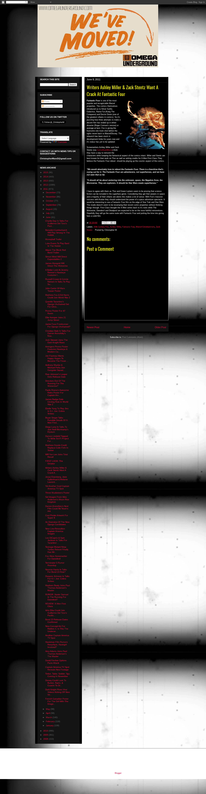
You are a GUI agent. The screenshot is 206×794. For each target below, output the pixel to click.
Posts (46, 101)
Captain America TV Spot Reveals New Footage (57, 668)
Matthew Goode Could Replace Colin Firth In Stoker (56, 447)
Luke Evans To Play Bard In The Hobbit (57, 244)
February (50, 721)
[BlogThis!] (106, 222)
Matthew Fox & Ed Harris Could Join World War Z (57, 296)
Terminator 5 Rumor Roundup (54, 564)
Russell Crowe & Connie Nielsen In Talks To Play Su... (57, 281)
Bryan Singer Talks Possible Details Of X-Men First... (56, 420)
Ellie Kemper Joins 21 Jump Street (55, 318)
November (51, 196)
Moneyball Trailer (53, 239)
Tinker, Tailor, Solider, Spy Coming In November (57, 674)
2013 (46, 180)
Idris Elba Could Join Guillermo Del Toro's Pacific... (56, 613)
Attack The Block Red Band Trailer (55, 251)
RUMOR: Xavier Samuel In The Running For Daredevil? (56, 597)
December (51, 192)
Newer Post (93, 327)
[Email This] (103, 222)
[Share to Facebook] (111, 222)
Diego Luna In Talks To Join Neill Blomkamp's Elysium (56, 429)
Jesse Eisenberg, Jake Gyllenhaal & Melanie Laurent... (56, 479)
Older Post (160, 327)
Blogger (118, 773)
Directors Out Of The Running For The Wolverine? (55, 383)
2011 (45, 189)
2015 (46, 172)
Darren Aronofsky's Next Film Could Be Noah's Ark (56, 508)
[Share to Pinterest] (114, 222)
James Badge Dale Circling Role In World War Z (56, 402)
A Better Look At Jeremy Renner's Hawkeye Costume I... (56, 272)
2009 (46, 735)
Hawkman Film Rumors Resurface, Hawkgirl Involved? (56, 644)
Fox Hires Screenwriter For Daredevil (56, 557)
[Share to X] (108, 222)
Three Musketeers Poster (57, 492)
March (49, 717)
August (49, 209)
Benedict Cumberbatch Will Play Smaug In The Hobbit (57, 232)
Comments (49, 106)
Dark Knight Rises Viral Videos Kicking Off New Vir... (57, 692)
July (48, 213)
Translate (62, 142)
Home (127, 327)
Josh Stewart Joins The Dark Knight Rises (56, 341)
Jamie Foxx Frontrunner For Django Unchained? (57, 325)
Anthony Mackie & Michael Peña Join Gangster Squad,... (55, 367)
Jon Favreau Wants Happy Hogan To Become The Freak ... (56, 358)
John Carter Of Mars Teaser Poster (55, 289)
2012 (46, 185)
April (48, 713)
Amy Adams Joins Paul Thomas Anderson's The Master (56, 654)
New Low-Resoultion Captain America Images (55, 531)
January (50, 725)
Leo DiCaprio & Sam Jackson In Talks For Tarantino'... (56, 540)
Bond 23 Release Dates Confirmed (56, 620)
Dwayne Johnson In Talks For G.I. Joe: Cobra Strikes (57, 579)
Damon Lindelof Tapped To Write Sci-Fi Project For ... (57, 438)
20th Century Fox (101, 227)
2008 (46, 739)
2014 (46, 176)
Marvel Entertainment (145, 227)
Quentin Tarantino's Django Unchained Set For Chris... (57, 304)
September (51, 205)
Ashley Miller (115, 227)
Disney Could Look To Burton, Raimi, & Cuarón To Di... (55, 683)
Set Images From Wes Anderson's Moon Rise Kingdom (57, 499)
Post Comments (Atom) (132, 337)
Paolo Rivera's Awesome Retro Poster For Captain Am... (57, 392)
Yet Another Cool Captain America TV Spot (57, 487)
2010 (46, 731)
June (48, 217)
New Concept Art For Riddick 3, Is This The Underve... (56, 628)
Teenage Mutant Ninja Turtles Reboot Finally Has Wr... (56, 549)
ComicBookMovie (104, 150)
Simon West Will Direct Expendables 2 (56, 257)
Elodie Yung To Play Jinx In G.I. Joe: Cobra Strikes (56, 411)
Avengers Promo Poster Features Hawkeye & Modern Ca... (56, 349)
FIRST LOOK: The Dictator (54, 462)
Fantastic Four (128, 227)
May (48, 709)
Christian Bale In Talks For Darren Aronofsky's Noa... (57, 333)
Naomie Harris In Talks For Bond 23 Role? (56, 570)
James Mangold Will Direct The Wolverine (56, 264)
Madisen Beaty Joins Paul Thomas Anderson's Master (57, 588)
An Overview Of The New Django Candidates (57, 523)
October (50, 201)
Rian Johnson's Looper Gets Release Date (56, 375)
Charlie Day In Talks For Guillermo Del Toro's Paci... (56, 223)
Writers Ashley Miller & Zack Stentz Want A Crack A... (56, 470)
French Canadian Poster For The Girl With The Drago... (57, 701)
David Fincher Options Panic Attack (56, 661)
